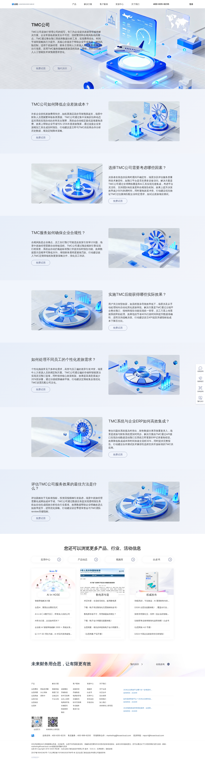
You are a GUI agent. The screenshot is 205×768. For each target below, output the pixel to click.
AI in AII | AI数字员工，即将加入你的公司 (52, 614)
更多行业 (76, 709)
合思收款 (34, 702)
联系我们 (102, 699)
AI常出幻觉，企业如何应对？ (47, 620)
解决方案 (88, 4)
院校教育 (64, 709)
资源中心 (120, 4)
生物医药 (64, 706)
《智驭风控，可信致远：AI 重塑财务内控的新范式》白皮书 (151, 601)
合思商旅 (34, 696)
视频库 (119, 559)
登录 (191, 4)
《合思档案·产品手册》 (93, 634)
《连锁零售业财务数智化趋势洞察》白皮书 (151, 620)
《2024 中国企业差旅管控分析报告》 (149, 634)
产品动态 (82, 559)
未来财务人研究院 (106, 706)
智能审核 (55, 689)
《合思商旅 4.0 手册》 (142, 627)
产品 (74, 4)
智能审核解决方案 (42, 601)
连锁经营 (76, 689)
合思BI (33, 706)
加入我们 (102, 702)
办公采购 (43, 692)
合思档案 (34, 692)
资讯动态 (90, 699)
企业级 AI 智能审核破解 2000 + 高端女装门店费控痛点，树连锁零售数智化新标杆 (53, 627)
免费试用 (179, 4)
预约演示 (62, 68)
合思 (33, 749)
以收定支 (55, 696)
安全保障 (102, 696)
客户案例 (104, 4)
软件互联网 (65, 696)
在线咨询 (160, 664)
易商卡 (42, 696)
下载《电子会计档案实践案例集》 (98, 620)
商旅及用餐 (44, 689)
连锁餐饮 (64, 689)
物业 (62, 712)
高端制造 (64, 692)
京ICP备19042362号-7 (40, 753)
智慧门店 (55, 692)
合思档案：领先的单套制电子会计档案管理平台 (102, 627)
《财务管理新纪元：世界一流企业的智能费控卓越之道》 (151, 614)
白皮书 (156, 559)
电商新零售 (65, 702)
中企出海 (55, 699)
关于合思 (102, 689)
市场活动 (90, 702)
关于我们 (135, 4)
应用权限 (100, 749)
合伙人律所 (65, 699)
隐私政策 (109, 749)
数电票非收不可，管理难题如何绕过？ (100, 614)
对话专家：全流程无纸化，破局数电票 (100, 601)
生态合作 (102, 692)
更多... (171, 684)
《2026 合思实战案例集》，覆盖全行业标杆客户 (151, 607)
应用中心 (45, 559)
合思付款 (34, 699)
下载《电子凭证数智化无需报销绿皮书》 (101, 607)
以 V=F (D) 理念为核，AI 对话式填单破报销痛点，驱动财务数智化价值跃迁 (53, 634)
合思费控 (34, 689)
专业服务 (76, 706)
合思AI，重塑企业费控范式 (46, 607)
